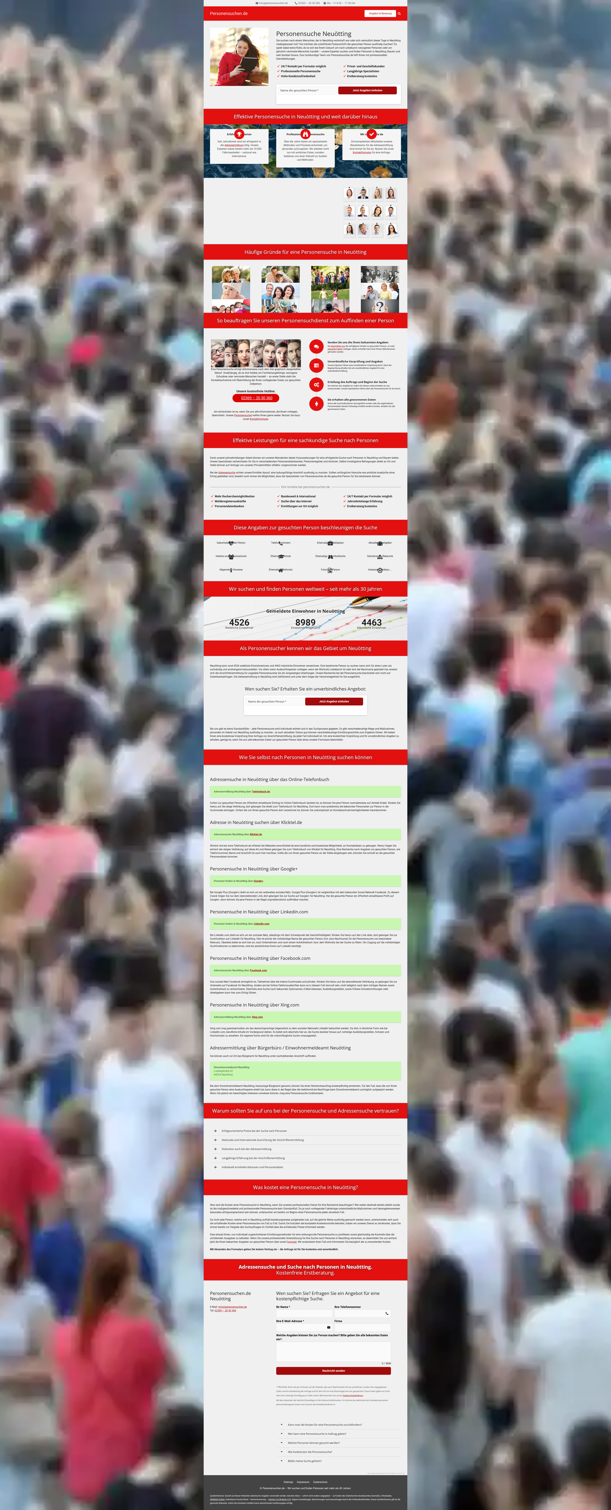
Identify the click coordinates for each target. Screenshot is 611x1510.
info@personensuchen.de (232, 1306)
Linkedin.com (261, 923)
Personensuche (254, 212)
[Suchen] (399, 13)
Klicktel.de (256, 834)
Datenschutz (320, 1482)
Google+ (258, 881)
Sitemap (288, 1482)
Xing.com (257, 1017)
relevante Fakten (335, 349)
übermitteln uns (338, 346)
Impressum (303, 1482)
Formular (292, 1241)
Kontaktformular (362, 152)
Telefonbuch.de (261, 791)
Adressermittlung (234, 145)
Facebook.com (258, 970)
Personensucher (243, 415)
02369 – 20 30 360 (225, 1310)
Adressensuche (226, 472)
